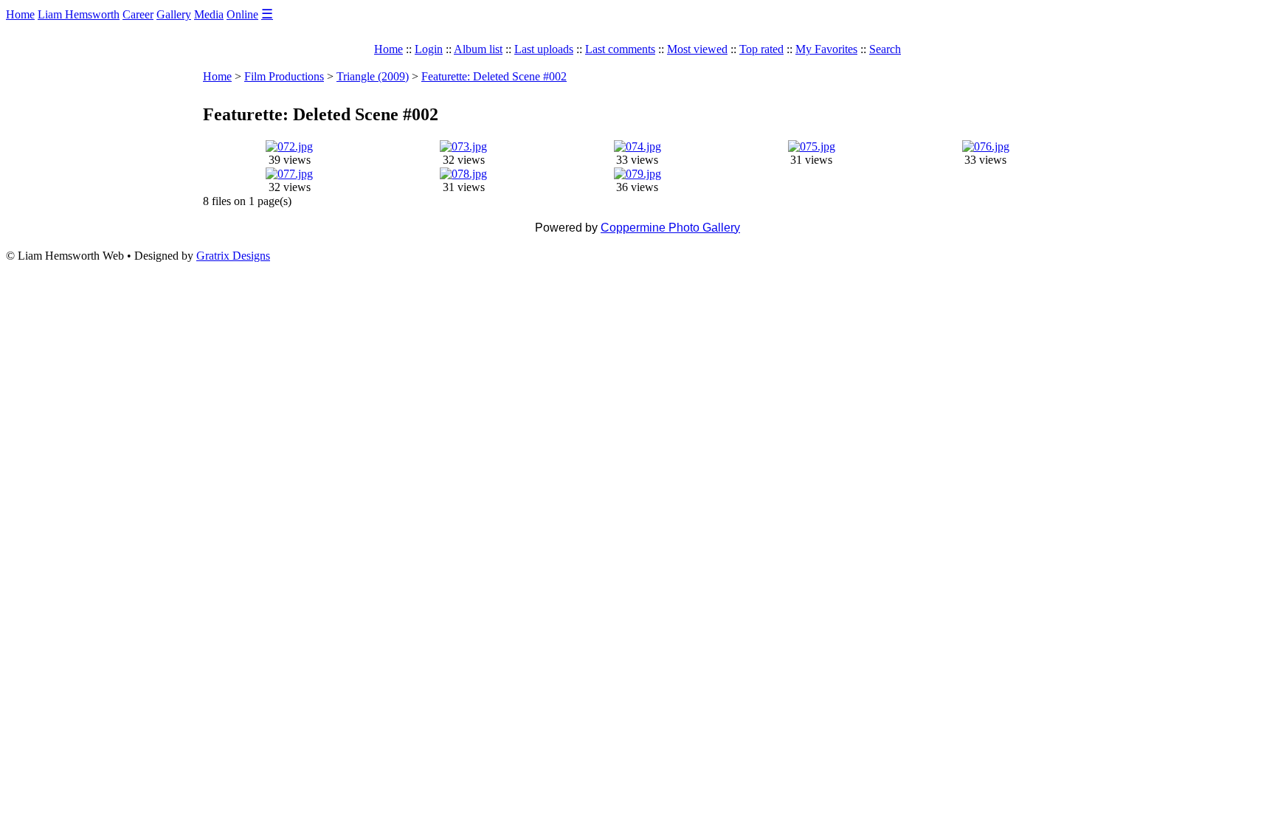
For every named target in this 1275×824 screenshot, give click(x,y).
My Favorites (826, 49)
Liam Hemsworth (79, 14)
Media (209, 14)
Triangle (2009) (372, 76)
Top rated (761, 49)
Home (20, 14)
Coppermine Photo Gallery (670, 227)
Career (137, 14)
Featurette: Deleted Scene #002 (494, 76)
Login (429, 49)
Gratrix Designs (233, 255)
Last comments (620, 49)
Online (242, 14)
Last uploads (543, 49)
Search (885, 49)
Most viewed (697, 49)
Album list (478, 49)
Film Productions (284, 76)
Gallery (173, 14)
